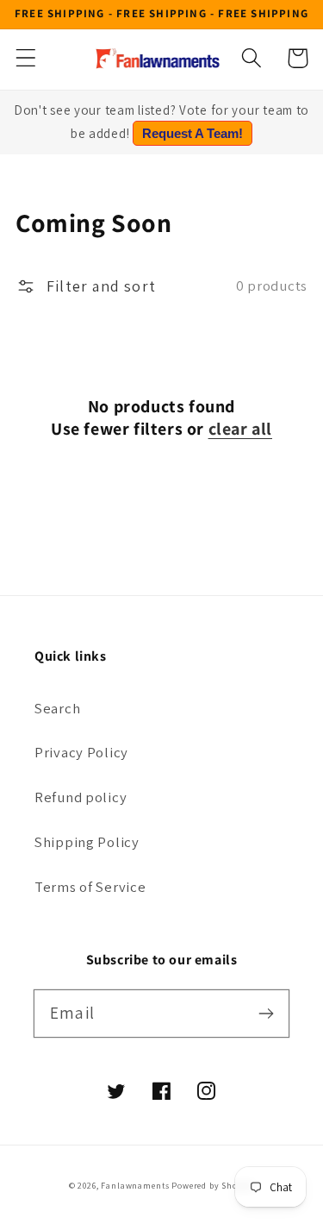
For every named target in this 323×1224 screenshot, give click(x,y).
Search (57, 708)
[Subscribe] (266, 1013)
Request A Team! (192, 133)
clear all (240, 428)
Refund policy (80, 797)
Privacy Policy (81, 752)
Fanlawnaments (135, 1185)
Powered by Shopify (212, 1185)
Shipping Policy (87, 841)
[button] (26, 58)
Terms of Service (90, 886)
